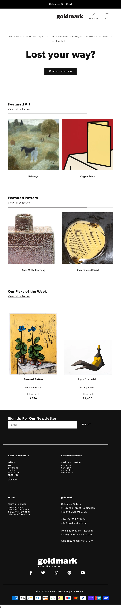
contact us (67, 470)
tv (9, 477)
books (11, 470)
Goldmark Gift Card (60, 4)
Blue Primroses (33, 387)
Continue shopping (60, 71)
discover (13, 480)
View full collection (19, 109)
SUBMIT (86, 425)
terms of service (17, 504)
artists (11, 462)
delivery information (19, 512)
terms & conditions (18, 509)
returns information (19, 514)
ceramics (13, 468)
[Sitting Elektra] (88, 357)
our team (66, 468)
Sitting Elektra (87, 387)
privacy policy (15, 507)
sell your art (68, 472)
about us (13, 475)
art (9, 465)
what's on (13, 472)
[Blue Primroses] (33, 344)
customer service (71, 462)
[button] (12, 16)
